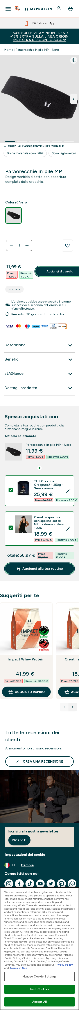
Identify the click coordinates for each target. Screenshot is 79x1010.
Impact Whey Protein (26, 659)
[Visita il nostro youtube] (40, 883)
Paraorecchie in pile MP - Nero (37, 49)
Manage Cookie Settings (40, 976)
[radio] (13, 215)
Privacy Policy (64, 964)
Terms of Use (18, 968)
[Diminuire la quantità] (11, 245)
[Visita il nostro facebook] (19, 883)
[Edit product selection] (68, 491)
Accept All (39, 1001)
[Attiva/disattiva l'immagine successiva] (73, 99)
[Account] (59, 9)
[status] (19, 245)
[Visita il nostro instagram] (8, 883)
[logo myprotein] (38, 9)
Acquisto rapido (30, 692)
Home (8, 49)
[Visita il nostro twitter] (51, 883)
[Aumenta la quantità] (27, 245)
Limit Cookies (39, 989)
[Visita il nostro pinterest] (61, 883)
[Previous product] (64, 707)
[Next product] (72, 707)
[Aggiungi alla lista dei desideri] (67, 245)
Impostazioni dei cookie (25, 854)
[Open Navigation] (8, 9)
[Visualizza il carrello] (70, 9)
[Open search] (17, 9)
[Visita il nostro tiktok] (29, 883)
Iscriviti (19, 840)
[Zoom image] (73, 60)
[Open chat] (72, 883)
